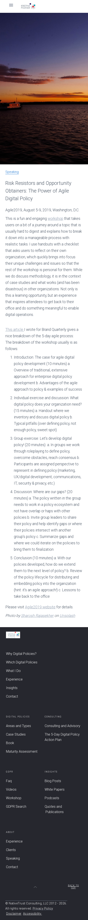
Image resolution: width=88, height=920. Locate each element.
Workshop (13, 798)
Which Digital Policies (21, 662)
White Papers (55, 789)
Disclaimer (14, 913)
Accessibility (32, 913)
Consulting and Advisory (62, 726)
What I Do (13, 671)
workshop (55, 218)
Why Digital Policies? (21, 654)
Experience (14, 679)
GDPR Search (16, 807)
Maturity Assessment (21, 751)
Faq (9, 781)
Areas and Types (18, 726)
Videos (11, 789)
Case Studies (16, 734)
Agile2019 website (40, 607)
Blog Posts (53, 781)
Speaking (12, 172)
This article (14, 329)
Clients (11, 850)
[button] (44, 6)
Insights (12, 688)
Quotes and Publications (54, 809)
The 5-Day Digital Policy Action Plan (62, 737)
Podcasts (52, 798)
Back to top (73, 887)
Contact (12, 696)
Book (10, 743)
